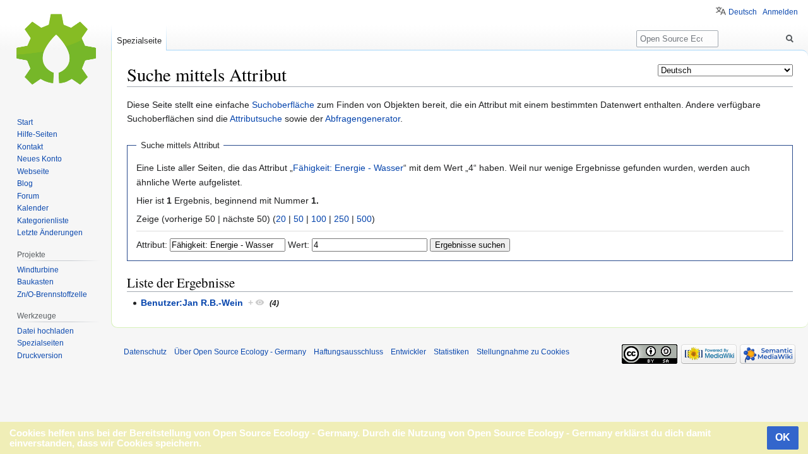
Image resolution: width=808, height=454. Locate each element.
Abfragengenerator (362, 119)
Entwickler (408, 351)
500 (364, 219)
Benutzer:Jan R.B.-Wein (192, 303)
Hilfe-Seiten (37, 134)
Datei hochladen (45, 331)
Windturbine (38, 269)
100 (318, 219)
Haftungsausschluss (348, 351)
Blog (25, 183)
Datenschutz (145, 351)
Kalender (33, 208)
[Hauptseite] (55, 50)
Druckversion (39, 355)
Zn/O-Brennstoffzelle (52, 294)
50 (299, 219)
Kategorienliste (43, 220)
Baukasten (35, 281)
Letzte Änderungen (50, 232)
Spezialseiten (40, 343)
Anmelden (780, 12)
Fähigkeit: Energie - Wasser (348, 168)
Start (25, 122)
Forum (28, 196)
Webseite (33, 171)
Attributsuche (256, 119)
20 (281, 219)
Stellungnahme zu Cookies (523, 351)
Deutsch (742, 12)
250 (341, 219)
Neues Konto (39, 158)
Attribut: (151, 245)
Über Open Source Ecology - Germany (240, 351)
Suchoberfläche (283, 105)
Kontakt (30, 147)
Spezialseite (139, 40)
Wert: (298, 245)
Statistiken (451, 351)
